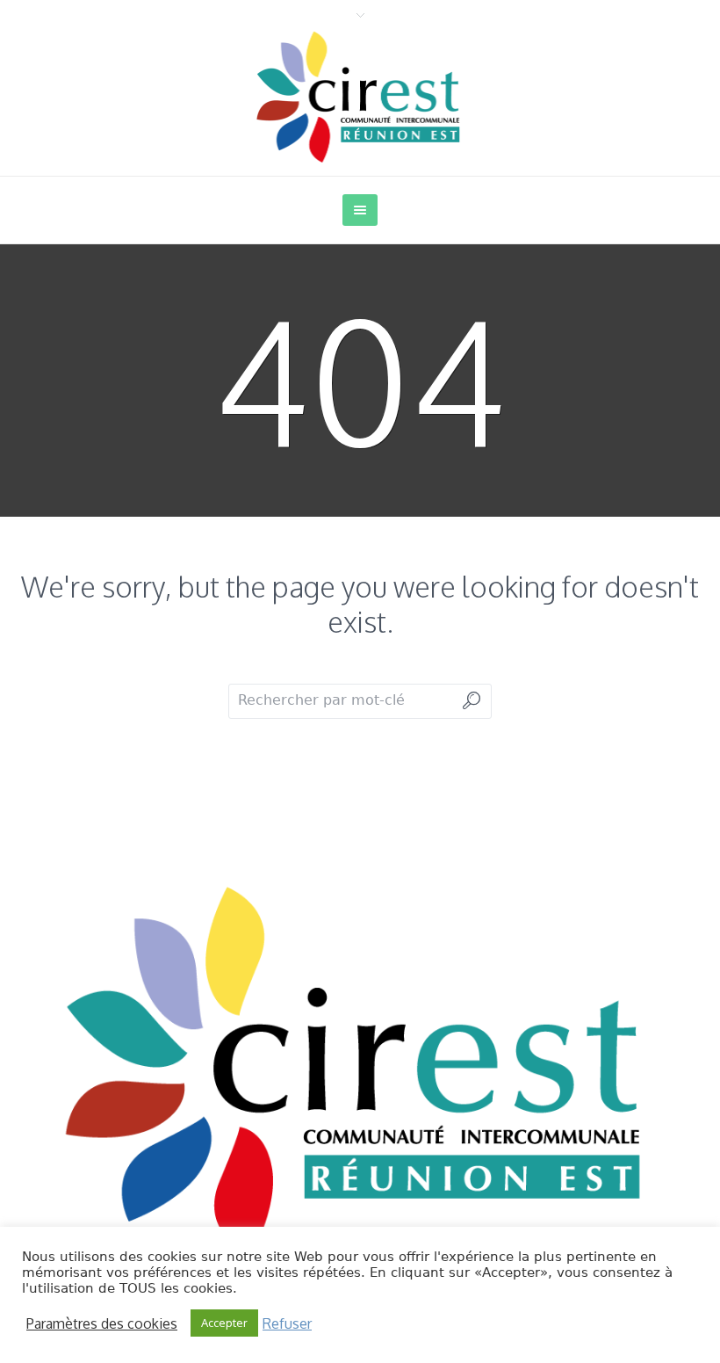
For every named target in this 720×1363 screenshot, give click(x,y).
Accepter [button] (224, 1323)
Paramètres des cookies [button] (101, 1323)
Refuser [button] (287, 1323)
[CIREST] (360, 1065)
